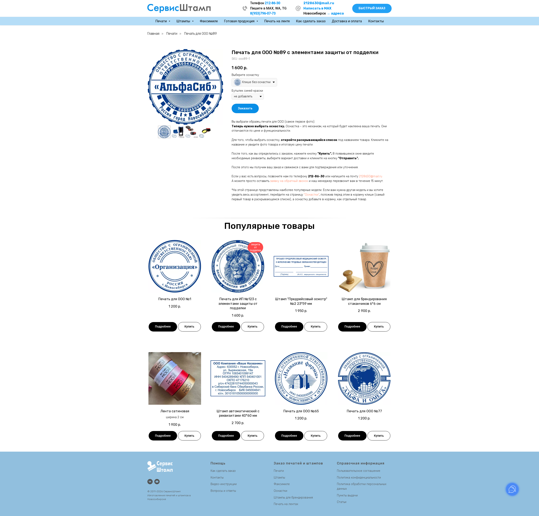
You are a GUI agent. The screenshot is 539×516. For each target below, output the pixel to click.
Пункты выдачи (347, 495)
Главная (153, 34)
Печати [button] (161, 21)
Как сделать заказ (311, 21)
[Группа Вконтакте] (150, 481)
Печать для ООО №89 (200, 34)
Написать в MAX (317, 8)
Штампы (279, 477)
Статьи (341, 502)
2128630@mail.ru (370, 176)
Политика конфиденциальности (359, 477)
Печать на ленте (277, 21)
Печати (171, 34)
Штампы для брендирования (293, 497)
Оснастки (280, 491)
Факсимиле (209, 21)
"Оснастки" (311, 194)
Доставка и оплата (347, 21)
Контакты (376, 21)
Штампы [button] (183, 21)
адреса (337, 13)
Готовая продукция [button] (239, 21)
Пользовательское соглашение (358, 471)
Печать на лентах (286, 504)
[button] (372, 8)
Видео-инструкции (224, 484)
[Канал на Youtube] (157, 481)
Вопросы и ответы (223, 491)
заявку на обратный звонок (289, 181)
